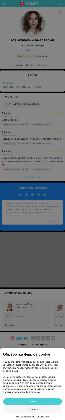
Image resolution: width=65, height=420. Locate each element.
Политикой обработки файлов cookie (22, 392)
